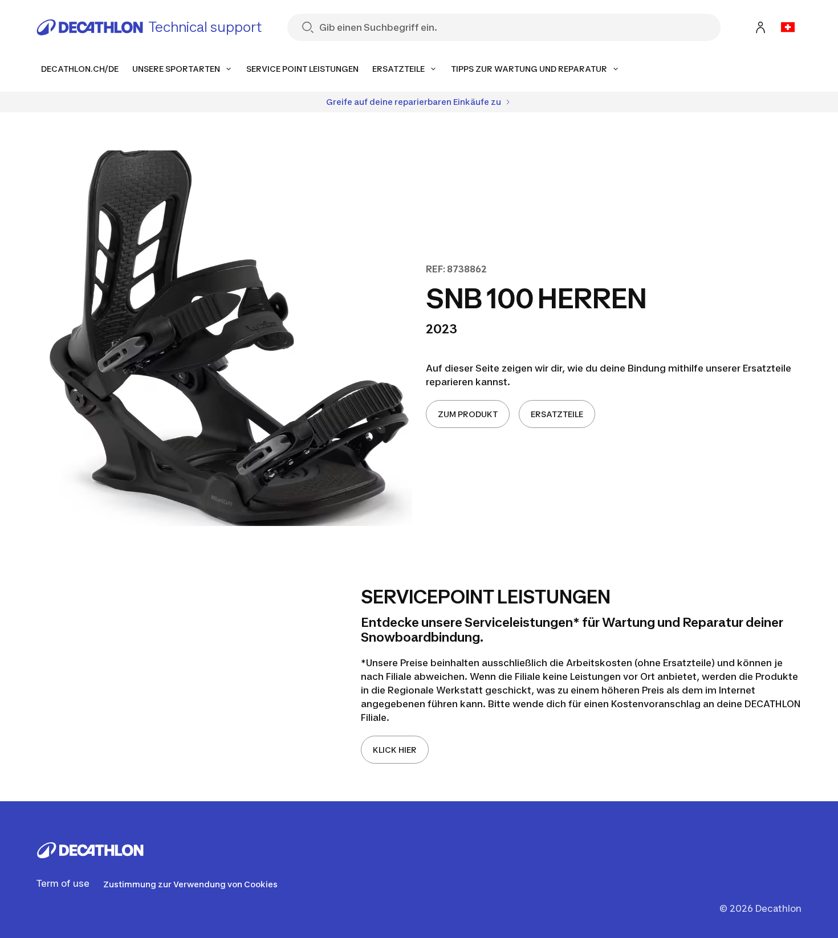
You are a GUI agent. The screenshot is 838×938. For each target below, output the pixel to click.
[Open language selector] (788, 27)
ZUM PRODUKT (468, 414)
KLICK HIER (395, 750)
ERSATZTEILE (557, 414)
